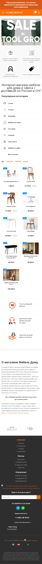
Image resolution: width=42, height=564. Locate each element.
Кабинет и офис (14, 148)
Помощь (21, 456)
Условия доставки (21, 465)
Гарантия (21, 467)
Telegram (18, 508)
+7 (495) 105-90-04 (14, 12)
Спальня (11, 135)
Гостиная (11, 129)
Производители (21, 481)
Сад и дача (12, 142)
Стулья (11, 110)
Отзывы (21, 449)
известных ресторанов (20, 413)
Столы (10, 103)
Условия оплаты (21, 462)
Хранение (11, 116)
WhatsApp (23, 508)
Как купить (21, 459)
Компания (21, 440)
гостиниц (9, 413)
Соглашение (21, 446)
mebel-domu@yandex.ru (22, 522)
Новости (21, 443)
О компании (21, 451)
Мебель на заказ (14, 122)
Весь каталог (13, 154)
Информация (21, 472)
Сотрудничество (21, 478)
